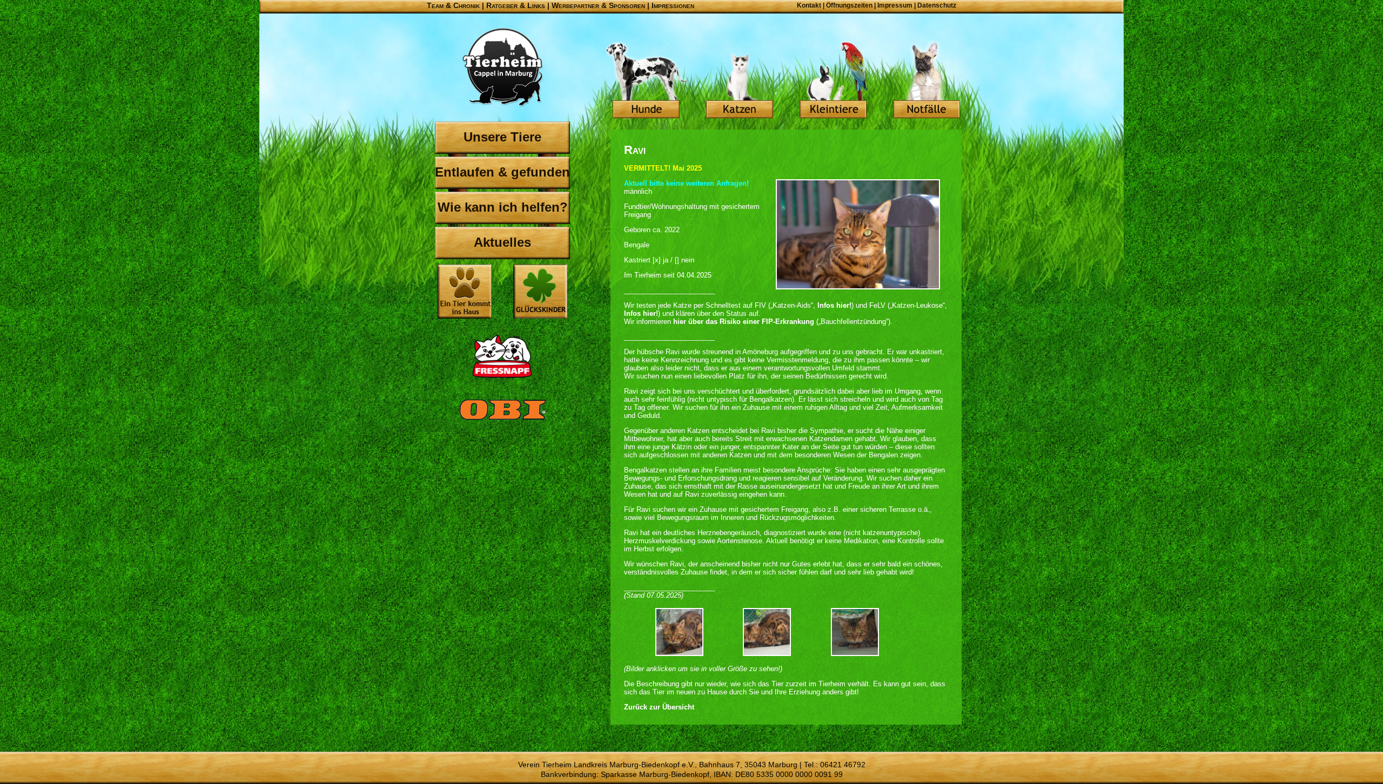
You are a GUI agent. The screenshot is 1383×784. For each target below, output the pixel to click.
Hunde (646, 80)
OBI (502, 421)
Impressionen (673, 5)
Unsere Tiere (502, 137)
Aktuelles (502, 242)
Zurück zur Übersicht (659, 707)
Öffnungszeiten (849, 5)
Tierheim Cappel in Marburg (502, 67)
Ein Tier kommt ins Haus (464, 292)
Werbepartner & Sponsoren (598, 5)
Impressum (894, 5)
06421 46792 (842, 764)
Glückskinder (540, 293)
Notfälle (926, 80)
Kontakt (809, 5)
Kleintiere (833, 80)
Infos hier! (834, 305)
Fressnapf (502, 356)
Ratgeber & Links (515, 5)
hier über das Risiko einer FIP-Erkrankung (743, 321)
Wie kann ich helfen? (503, 207)
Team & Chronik (453, 5)
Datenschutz (936, 5)
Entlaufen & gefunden (502, 172)
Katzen (739, 80)
